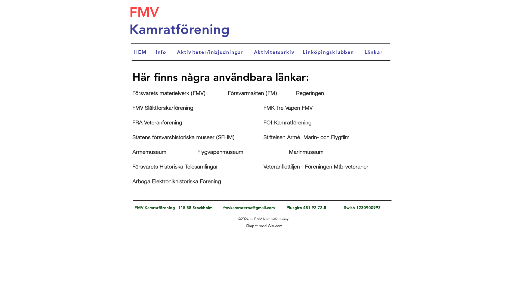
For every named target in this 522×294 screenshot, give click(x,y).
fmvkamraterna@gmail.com (249, 207)
